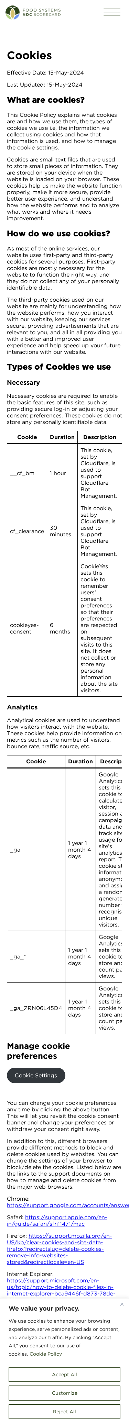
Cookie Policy (46, 1354)
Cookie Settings (36, 1075)
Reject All (64, 1411)
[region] (64, 1361)
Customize (64, 1393)
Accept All (64, 1374)
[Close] (122, 1304)
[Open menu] (112, 13)
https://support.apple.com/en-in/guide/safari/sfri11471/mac (57, 1220)
